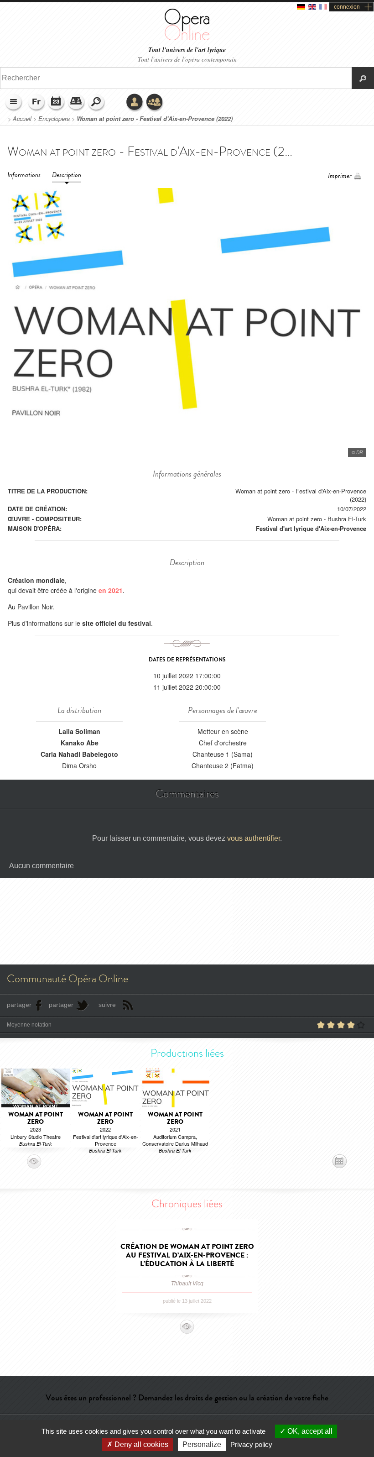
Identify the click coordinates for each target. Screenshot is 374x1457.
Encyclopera (54, 119)
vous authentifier (253, 838)
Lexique (77, 103)
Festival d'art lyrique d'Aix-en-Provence (311, 528)
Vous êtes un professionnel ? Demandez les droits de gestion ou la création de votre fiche (187, 1398)
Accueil (22, 119)
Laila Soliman (79, 731)
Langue (36, 103)
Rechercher (97, 103)
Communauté (155, 103)
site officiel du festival (116, 623)
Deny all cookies (140, 1444)
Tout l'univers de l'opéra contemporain (187, 59)
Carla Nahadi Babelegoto (79, 754)
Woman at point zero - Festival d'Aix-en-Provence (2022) (155, 119)
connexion (347, 7)
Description (66, 175)
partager (19, 1004)
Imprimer (340, 176)
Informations (24, 175)
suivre (107, 1004)
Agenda (56, 103)
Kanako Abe (80, 742)
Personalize (201, 1444)
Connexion (135, 103)
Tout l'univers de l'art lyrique (187, 50)
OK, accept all (309, 1431)
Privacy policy (251, 1444)
